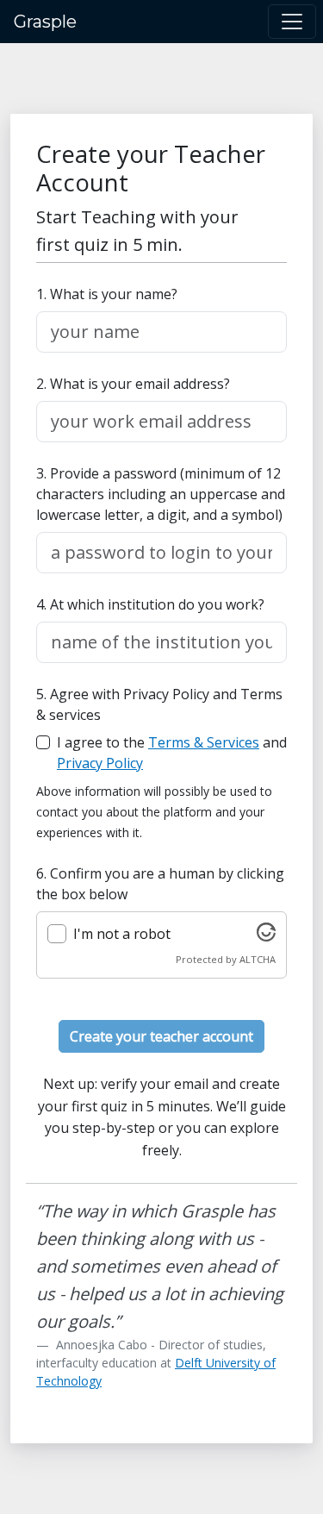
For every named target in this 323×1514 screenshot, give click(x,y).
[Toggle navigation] (292, 21)
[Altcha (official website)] (266, 936)
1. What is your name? (106, 294)
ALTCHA (257, 959)
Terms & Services (203, 742)
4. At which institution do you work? (150, 604)
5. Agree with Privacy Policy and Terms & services (159, 704)
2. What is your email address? (133, 383)
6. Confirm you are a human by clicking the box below (160, 884)
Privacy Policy (100, 763)
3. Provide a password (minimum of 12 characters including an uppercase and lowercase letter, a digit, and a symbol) (160, 494)
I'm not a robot (122, 933)
